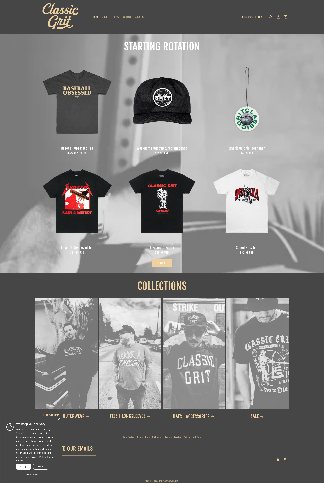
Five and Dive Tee (162, 248)
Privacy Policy (38, 456)
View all (162, 263)
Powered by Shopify (171, 481)
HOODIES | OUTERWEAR (64, 416)
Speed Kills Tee (247, 248)
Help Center (128, 437)
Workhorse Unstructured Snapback (162, 148)
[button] (106, 16)
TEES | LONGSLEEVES (128, 416)
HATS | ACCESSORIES (191, 416)
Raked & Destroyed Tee (77, 248)
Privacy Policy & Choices (149, 437)
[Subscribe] (92, 459)
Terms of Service (173, 437)
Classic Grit (157, 481)
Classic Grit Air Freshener (246, 148)
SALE (255, 416)
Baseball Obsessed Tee (77, 148)
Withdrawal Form (193, 437)
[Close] (59, 418)
